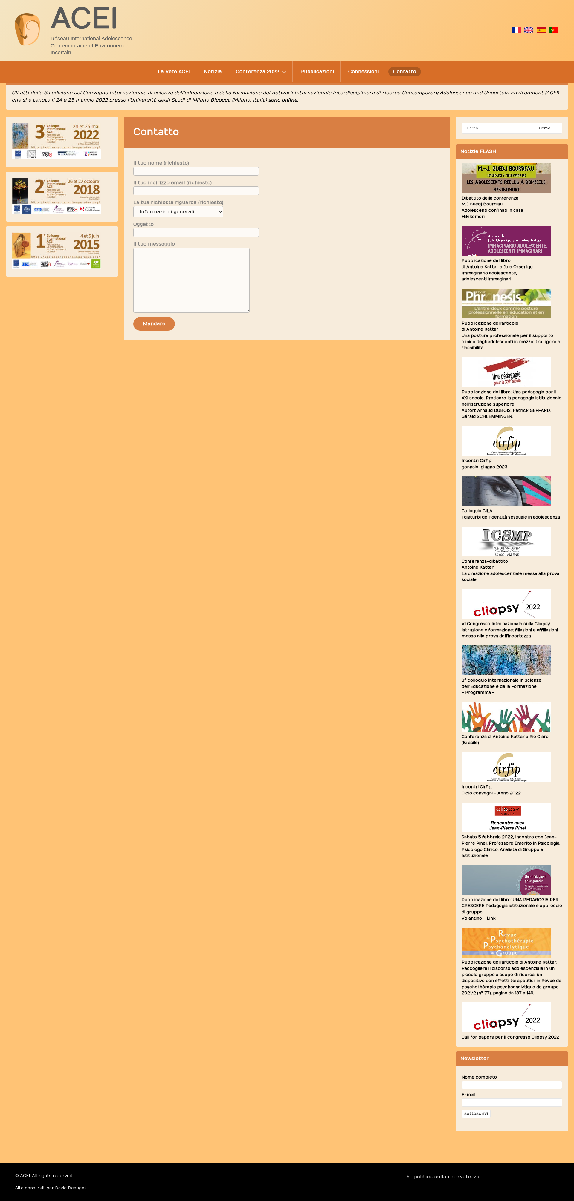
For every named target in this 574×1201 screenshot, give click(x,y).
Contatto (404, 71)
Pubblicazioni (317, 71)
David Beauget (70, 1188)
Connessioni (363, 71)
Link (491, 918)
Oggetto (143, 224)
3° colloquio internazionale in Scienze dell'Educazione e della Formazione (501, 683)
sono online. (283, 100)
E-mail (468, 1095)
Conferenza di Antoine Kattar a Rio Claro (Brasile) (505, 739)
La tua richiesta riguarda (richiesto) (178, 202)
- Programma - (478, 692)
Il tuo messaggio (154, 244)
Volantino (472, 918)
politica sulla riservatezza (447, 1176)
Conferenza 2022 (257, 71)
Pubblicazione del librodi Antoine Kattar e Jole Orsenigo (497, 270)
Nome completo (479, 1077)
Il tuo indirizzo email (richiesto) (172, 182)
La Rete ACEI (174, 71)
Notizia (213, 71)
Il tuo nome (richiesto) (161, 163)
